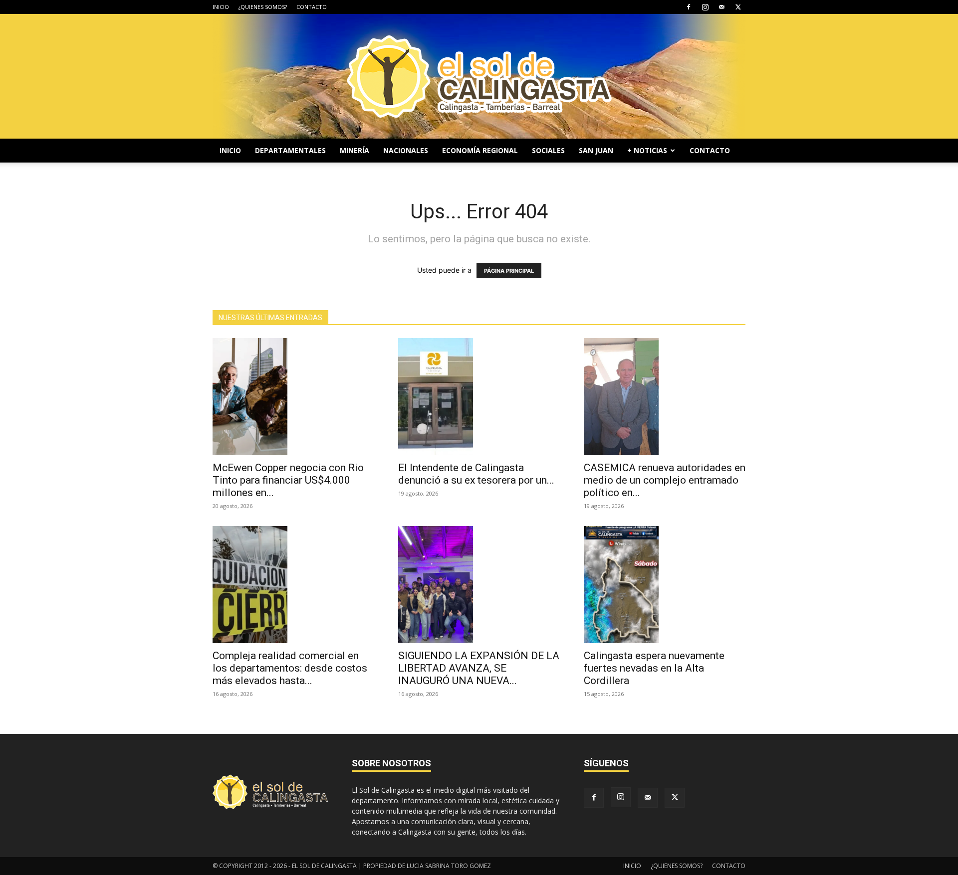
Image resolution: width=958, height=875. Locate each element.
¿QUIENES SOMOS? (263, 6)
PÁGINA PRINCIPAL (509, 270)
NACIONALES (405, 150)
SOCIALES (548, 150)
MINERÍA (354, 150)
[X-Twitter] (737, 7)
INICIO (221, 6)
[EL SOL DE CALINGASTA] (479, 76)
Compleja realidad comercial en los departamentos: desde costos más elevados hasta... (290, 668)
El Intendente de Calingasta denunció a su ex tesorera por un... (476, 474)
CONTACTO (311, 6)
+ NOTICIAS (647, 150)
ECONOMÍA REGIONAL (480, 150)
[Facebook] (688, 7)
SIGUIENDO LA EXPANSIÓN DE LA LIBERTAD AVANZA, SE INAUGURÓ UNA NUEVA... (478, 668)
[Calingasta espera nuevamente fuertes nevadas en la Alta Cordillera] (664, 584)
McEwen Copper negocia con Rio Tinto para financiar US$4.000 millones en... (288, 480)
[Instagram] (705, 7)
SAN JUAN (596, 150)
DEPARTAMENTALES (290, 150)
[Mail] (721, 7)
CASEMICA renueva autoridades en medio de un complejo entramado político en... (664, 480)
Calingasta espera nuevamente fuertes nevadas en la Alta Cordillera (654, 668)
